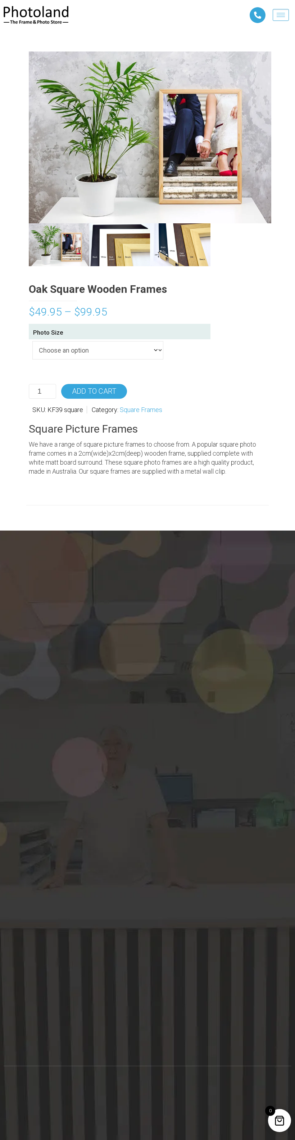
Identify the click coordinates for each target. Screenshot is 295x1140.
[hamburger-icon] (281, 15)
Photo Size (48, 332)
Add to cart (94, 391)
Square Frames (141, 409)
